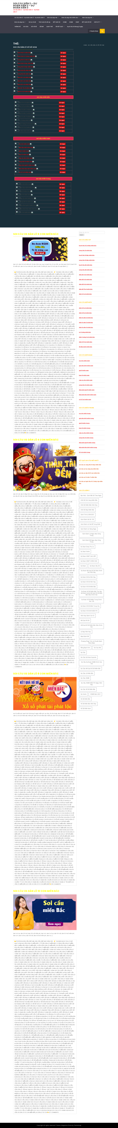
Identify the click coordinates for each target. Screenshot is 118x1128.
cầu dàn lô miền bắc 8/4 (46, 276)
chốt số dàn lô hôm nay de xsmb (54, 550)
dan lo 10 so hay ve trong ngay (54, 1020)
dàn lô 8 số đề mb (54, 807)
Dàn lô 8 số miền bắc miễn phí (27, 1037)
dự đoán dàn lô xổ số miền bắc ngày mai (54, 385)
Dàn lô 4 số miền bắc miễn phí (50, 1035)
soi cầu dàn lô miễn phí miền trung (60, 406)
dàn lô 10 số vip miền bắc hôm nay (45, 1031)
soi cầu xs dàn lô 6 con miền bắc (36, 234)
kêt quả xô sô (85, 620)
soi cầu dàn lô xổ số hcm (49, 867)
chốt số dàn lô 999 (61, 312)
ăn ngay (62, 209)
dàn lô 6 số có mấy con (30, 358)
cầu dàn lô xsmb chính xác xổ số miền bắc (32, 744)
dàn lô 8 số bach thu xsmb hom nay (38, 796)
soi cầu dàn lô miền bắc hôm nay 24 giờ (58, 633)
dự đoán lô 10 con (51, 1064)
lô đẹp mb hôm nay (57, 391)
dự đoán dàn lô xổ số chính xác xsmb (34, 383)
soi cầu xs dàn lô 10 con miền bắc (36, 891)
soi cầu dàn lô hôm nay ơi (59, 397)
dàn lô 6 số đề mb (32, 364)
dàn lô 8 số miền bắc (25, 106)
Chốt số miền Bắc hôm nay (89, 505)
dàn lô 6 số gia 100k (60, 366)
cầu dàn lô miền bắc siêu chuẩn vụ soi (38, 291)
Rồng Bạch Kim (85, 647)
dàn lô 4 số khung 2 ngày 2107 (28, 604)
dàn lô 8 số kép (22, 819)
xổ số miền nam (86, 708)
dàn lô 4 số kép (36, 598)
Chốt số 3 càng (34, 312)
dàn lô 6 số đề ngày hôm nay (31, 366)
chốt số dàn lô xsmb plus (59, 341)
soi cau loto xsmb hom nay (61, 1110)
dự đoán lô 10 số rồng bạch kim (28, 1068)
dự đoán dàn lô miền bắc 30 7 (60, 606)
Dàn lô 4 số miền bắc (33, 1035)
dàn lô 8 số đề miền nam (49, 809)
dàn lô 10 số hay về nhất (33, 1020)
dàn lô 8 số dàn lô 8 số (38, 803)
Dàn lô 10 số (46, 1014)
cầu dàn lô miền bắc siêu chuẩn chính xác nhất (43, 289)
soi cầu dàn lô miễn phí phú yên (47, 408)
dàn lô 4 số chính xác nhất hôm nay (37, 579)
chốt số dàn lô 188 (47, 312)
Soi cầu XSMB (85, 678)
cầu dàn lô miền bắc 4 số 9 (27, 506)
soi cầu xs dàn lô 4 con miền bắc (36, 439)
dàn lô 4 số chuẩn (57, 579)
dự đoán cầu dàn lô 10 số (28, 1041)
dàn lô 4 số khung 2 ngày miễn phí (51, 604)
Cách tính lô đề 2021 (87, 514)
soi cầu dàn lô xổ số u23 (62, 652)
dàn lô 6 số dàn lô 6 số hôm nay (31, 362)
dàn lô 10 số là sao (61, 1023)
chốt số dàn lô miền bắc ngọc (29, 328)
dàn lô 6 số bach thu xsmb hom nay (47, 351)
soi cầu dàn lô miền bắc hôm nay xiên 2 (32, 403)
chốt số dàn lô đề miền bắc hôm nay (57, 546)
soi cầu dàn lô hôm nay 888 (45, 846)
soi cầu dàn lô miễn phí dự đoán (36, 406)
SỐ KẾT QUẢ (59, 26)
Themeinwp (77, 1125)
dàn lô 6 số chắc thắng (39, 353)
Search (81, 235)
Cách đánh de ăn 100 (87, 519)
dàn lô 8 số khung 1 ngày (39, 823)
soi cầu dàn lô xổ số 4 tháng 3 (47, 865)
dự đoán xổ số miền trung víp (90, 606)
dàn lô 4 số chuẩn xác (49, 581)
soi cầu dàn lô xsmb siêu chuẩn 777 (32, 429)
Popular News (94, 31)
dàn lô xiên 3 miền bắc (26, 113)
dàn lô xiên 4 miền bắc (26, 117)
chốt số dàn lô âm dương (36, 314)
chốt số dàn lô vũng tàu (33, 330)
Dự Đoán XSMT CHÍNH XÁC (89, 561)
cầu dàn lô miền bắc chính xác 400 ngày (31, 278)
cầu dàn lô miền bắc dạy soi (35, 514)
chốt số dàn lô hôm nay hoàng (29, 322)
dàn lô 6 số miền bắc (25, 102)
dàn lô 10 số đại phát (36, 1018)
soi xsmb (83, 694)
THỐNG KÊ (17, 26)
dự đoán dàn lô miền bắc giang (59, 610)
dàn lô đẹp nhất (53, 1037)
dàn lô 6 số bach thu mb (25, 349)
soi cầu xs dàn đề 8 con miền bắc (89, 473)
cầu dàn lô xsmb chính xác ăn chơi (51, 293)
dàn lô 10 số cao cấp (51, 1016)
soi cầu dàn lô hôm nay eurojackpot (40, 849)
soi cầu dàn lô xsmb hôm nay (61, 424)
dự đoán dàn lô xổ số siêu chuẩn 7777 (32, 840)
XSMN (71, 22)
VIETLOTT (97, 22)
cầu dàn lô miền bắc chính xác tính (57, 282)
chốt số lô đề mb (35, 345)
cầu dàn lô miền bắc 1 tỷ (25, 504)
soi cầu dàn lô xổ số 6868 (33, 414)
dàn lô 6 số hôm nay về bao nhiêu (58, 370)
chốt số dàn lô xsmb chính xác (37, 337)
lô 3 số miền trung (25, 212)
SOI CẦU (25, 26)
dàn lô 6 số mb (36, 372)
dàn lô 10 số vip (36, 1029)
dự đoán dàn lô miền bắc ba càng (37, 828)
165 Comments (31, 433)
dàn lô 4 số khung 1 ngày (48, 602)
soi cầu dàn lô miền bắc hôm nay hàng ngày (53, 635)
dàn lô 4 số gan (26, 591)
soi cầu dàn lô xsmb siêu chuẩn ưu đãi (58, 429)
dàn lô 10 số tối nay (50, 1027)
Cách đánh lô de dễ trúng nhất (90, 524)
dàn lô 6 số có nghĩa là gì (49, 358)
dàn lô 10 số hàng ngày (63, 1018)
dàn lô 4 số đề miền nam (49, 589)
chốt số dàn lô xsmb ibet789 (40, 341)
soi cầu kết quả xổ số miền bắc (91, 668)
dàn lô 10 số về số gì (23, 1029)
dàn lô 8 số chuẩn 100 (52, 798)
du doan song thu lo (87, 546)
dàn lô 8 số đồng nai (28, 811)
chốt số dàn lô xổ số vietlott (32, 335)
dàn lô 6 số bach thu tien (26, 351)
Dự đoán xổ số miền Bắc (88, 586)
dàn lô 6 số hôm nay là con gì (57, 368)
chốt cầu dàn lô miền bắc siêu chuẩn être (31, 307)
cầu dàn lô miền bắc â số (26, 508)
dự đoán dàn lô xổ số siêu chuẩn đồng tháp (55, 389)
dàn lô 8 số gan (41, 811)
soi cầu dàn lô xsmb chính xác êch (46, 422)
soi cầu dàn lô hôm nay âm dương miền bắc (44, 395)
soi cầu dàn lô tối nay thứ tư (59, 644)
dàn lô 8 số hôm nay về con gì (41, 817)
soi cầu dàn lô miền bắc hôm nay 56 (30, 401)
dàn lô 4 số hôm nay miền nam (58, 594)
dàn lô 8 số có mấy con (45, 801)
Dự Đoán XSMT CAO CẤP (88, 556)
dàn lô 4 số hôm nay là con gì (36, 594)
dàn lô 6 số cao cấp (24, 353)
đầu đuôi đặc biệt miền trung (29, 209)
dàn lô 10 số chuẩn (65, 1016)
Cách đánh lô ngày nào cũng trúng (91, 534)
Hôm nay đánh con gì (87, 615)
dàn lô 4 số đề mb (54, 587)
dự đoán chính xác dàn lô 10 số (61, 1041)
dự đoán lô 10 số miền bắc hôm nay (46, 1066)
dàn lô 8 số (56, 794)
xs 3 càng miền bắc (25, 120)
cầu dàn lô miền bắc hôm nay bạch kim (37, 516)
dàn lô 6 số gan (47, 366)
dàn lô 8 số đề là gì (41, 807)
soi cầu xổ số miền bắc (88, 689)
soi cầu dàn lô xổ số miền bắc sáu (48, 418)
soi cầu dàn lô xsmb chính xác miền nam (37, 424)
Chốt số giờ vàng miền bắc (89, 500)
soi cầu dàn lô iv (41, 399)
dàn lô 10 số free (49, 1018)
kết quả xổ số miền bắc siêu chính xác (91, 626)
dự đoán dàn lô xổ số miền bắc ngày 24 (34, 836)
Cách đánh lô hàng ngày (88, 529)
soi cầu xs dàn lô (58, 665)
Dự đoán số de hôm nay (88, 577)
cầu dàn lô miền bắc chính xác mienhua (31, 730)
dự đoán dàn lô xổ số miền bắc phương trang (53, 387)
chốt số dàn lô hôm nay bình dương (36, 320)
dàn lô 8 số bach (66, 794)
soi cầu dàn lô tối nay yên (52, 412)
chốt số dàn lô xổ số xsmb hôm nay (55, 335)
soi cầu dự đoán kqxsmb (88, 657)
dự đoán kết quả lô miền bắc (60, 842)
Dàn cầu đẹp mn (19, 22)
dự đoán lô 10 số (28, 1066)
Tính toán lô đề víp (44, 22)
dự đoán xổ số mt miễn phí (89, 611)
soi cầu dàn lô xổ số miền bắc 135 (34, 416)
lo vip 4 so (31, 625)
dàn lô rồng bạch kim (25, 1039)
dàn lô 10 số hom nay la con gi (31, 1023)
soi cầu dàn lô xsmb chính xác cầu (60, 874)
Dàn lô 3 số (21, 1035)
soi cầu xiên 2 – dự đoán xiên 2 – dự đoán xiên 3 (25, 5)
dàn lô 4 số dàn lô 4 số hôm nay (51, 585)
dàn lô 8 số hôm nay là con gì (55, 813)
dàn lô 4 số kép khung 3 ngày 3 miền (36, 600)
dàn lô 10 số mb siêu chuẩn (28, 1025)
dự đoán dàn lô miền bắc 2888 (53, 372)
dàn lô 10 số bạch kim (36, 1016)
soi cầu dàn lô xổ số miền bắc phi (59, 869)
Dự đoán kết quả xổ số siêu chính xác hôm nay (91, 571)
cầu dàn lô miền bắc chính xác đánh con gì (33, 280)
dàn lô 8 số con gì (22, 803)
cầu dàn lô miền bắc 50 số (28, 276)
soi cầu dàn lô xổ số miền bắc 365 (58, 416)
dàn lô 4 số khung (33, 602)
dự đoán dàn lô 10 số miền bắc (59, 1043)
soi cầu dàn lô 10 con (37, 1071)
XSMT (77, 22)
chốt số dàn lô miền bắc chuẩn (46, 326)
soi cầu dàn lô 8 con (38, 844)
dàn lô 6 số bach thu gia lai (27, 347)
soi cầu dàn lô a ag (26, 393)
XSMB (64, 22)
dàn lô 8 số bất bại (58, 796)
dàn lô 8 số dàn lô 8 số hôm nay (51, 805)
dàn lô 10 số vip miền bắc (25, 1031)
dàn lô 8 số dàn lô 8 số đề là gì (29, 805)
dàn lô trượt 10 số (40, 1039)
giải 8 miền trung (25, 191)
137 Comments (54, 1112)
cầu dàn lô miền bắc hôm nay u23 (29, 518)
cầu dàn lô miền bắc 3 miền (49, 274)
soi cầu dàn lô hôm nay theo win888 (52, 851)
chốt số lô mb (47, 794)
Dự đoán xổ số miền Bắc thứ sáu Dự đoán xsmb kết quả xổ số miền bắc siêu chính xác (91, 593)
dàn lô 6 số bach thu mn (42, 349)
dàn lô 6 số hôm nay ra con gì (35, 370)
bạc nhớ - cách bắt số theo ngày (91, 495)
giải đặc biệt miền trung (27, 187)
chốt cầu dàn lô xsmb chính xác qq (29, 310)
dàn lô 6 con (46, 345)
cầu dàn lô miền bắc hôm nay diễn (51, 287)
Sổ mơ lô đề (32, 22)
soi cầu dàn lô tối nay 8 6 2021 (27, 410)
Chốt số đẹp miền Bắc (87, 510)
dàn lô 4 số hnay (66, 591)
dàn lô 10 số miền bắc (26, 127)
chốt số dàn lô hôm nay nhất (35, 324)
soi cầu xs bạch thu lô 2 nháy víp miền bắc (91, 482)
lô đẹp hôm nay (86, 631)
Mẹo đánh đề (85, 636)
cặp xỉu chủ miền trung (27, 198)
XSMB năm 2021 (95, 694)
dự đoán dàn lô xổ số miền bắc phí (29, 838)
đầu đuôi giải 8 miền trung (28, 205)
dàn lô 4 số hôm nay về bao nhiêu (41, 596)
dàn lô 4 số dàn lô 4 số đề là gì (29, 585)
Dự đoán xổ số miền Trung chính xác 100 (91, 600)
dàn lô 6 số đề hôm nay (62, 362)
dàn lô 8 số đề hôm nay (25, 807)
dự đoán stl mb (60, 1068)
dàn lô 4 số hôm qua (23, 598)
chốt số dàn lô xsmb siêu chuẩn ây (46, 343)
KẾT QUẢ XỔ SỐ (86, 22)
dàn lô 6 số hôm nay (40, 368)
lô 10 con (26, 1071)
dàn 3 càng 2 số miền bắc (27, 124)
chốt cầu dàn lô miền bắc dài (56, 301)
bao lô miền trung (25, 194)
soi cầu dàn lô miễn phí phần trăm (55, 859)
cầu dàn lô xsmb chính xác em (30, 525)
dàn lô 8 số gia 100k (54, 811)
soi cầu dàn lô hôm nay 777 (59, 393)
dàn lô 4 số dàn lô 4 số (38, 583)
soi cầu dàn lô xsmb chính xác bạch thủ (55, 420)
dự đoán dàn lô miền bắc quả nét (37, 381)
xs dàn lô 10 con (42, 1112)
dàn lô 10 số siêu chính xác (33, 1027)
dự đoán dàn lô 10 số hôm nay (38, 1043)
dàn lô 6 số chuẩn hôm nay (55, 355)
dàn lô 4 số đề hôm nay (25, 587)
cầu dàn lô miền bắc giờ (61, 285)
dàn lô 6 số (55, 345)
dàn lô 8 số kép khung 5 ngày (45, 821)
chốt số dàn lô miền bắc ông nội (52, 328)
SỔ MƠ (42, 26)
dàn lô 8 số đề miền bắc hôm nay (29, 809)
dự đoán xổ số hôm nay (88, 582)
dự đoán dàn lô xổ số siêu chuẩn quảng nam (34, 842)
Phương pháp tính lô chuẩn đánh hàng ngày (91, 642)
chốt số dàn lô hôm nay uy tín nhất (58, 324)
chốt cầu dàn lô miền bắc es (34, 533)
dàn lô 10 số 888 (23, 1016)
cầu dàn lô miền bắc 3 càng (30, 274)
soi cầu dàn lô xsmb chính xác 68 (29, 420)
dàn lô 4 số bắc (55, 575)
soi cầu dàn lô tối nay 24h (59, 642)
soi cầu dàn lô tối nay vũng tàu (31, 412)
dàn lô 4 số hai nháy (53, 591)
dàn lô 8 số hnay (24, 813)
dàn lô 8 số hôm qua (59, 817)
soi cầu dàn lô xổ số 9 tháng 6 (53, 414)
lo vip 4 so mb (40, 625)
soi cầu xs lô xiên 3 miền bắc (88, 477)
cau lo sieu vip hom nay (55, 744)
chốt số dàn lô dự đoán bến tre (38, 316)
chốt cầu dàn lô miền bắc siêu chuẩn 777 (32, 305)
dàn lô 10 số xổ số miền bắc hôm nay (30, 1033)
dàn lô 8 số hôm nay (37, 813)
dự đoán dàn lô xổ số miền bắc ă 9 (60, 383)
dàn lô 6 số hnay (26, 368)
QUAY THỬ (49, 26)
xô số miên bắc (85, 699)
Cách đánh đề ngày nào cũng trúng (91, 541)
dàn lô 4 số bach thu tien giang (34, 577)
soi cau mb (97, 647)
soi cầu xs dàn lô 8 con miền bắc (36, 673)
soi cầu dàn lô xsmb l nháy (58, 878)
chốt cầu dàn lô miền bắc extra (39, 303)
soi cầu (48, 625)
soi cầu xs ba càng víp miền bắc (89, 469)
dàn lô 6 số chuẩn (23, 355)
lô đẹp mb (47, 391)
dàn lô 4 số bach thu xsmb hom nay (58, 577)
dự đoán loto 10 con (47, 1068)
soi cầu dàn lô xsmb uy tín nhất (60, 882)
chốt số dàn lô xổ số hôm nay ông (42, 333)
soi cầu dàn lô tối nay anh (48, 410)
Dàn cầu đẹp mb (52, 17)
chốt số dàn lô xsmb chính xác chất (56, 339)
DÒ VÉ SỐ (34, 26)
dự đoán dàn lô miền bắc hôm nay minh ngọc (38, 378)
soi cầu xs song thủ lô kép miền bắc (90, 465)
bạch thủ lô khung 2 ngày (75, 26)
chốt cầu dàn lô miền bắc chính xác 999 (34, 299)
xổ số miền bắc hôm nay (88, 703)
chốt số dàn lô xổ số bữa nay (53, 330)
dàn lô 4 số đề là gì (41, 587)
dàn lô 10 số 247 (56, 1014)
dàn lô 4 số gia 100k (39, 591)
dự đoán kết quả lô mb (36, 1064)
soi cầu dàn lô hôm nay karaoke (38, 397)
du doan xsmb (23, 606)
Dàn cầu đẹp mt (87, 17)
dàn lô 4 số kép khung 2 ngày (52, 598)
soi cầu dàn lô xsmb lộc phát (41, 426)
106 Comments (56, 884)
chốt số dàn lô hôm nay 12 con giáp (50, 318)
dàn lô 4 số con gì (22, 583)
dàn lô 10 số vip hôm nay (50, 1029)
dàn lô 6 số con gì (64, 358)
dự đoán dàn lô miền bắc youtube (53, 614)
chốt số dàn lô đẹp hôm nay (27, 318)
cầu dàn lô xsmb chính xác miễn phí (36, 295)
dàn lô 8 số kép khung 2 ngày (38, 819)
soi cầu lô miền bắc (41, 431)
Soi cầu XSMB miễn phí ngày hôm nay (91, 683)
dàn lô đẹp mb (43, 1037)
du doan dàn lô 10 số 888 (56, 1039)
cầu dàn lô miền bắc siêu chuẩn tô (30, 521)
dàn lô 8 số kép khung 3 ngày (59, 819)
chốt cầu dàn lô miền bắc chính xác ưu (32, 301)
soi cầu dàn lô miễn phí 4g (40, 857)
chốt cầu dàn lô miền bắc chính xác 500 (35, 297)
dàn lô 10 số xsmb (49, 1033)
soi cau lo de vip (32, 665)
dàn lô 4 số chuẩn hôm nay (31, 581)
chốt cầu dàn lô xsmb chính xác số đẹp (56, 310)
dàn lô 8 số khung (23, 823)
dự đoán (83, 566)
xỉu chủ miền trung (26, 184)
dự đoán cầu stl (44, 1041)
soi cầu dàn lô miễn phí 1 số (55, 403)
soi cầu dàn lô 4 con (58, 625)
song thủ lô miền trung (27, 202)
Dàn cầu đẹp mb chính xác (70, 17)
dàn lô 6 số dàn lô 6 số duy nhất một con (43, 360)
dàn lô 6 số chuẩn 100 (38, 355)
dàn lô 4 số (46, 575)
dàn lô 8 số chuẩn (38, 798)
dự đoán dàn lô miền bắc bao (46, 376)
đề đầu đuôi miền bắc (26, 131)
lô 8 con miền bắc (24, 844)
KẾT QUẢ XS (56, 22)
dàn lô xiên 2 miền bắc (26, 109)
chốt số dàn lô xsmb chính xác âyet (30, 339)
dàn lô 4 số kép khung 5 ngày (60, 600)
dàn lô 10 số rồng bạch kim (62, 1025)
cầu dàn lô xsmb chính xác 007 (28, 740)
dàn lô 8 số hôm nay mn (35, 815)
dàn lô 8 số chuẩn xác (29, 801)
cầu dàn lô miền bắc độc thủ (42, 285)
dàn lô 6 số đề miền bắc (47, 364)
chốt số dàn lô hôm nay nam (51, 322)
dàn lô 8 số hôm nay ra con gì (54, 815)
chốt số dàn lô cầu (53, 314)
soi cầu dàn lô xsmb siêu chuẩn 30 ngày (58, 660)
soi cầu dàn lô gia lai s (41, 393)
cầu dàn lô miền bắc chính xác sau (32, 282)
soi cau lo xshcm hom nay (43, 1110)
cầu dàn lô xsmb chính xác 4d (27, 293)
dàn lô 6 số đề (48, 362)
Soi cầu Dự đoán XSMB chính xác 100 (91, 663)
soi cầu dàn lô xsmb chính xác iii (48, 876)
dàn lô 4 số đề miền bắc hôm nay (29, 589)
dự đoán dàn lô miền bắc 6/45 (62, 374)
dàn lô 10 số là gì (48, 1023)
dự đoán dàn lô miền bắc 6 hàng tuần (37, 374)
